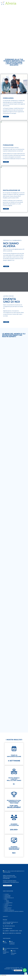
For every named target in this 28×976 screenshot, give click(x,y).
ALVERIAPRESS (9, 902)
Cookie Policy (3, 975)
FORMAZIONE (7, 896)
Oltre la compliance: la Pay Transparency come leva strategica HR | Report (23, 480)
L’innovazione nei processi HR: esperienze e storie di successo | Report (17, 479)
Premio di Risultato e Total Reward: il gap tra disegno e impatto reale (11, 477)
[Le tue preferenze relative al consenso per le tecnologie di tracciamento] (25, 974)
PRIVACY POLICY (8, 907)
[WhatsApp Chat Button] (25, 970)
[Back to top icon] (14, 964)
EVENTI (7, 901)
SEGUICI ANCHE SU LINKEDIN (12, 933)
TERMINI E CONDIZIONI (9, 910)
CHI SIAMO (6, 894)
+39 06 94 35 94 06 (9, 926)
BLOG (7, 900)
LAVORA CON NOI (8, 905)
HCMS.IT (6, 906)
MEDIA (5, 899)
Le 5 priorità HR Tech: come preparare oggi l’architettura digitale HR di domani (5, 483)
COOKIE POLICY (7, 908)
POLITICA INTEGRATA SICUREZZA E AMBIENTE (13, 911)
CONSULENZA (7, 895)
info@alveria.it (8, 928)
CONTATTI (6, 904)
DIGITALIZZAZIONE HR (9, 897)
